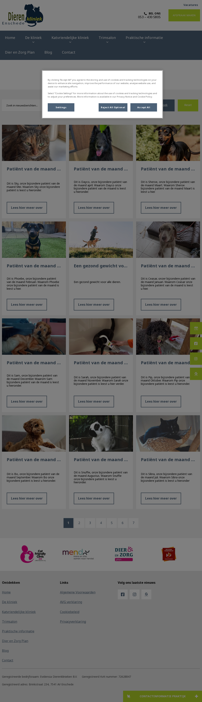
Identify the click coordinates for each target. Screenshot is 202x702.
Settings (61, 107)
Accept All (143, 107)
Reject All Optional (113, 107)
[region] (102, 94)
